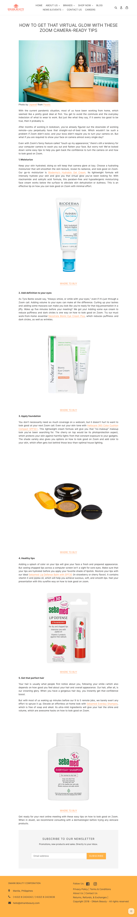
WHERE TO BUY (68, 283)
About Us (78, 893)
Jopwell (33, 104)
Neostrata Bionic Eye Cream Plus (66, 316)
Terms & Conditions (100, 889)
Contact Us (91, 893)
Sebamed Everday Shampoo (102, 703)
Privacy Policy (80, 889)
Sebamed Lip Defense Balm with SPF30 (50, 574)
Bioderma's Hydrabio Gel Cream (67, 172)
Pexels (46, 104)
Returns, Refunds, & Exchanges (90, 897)
